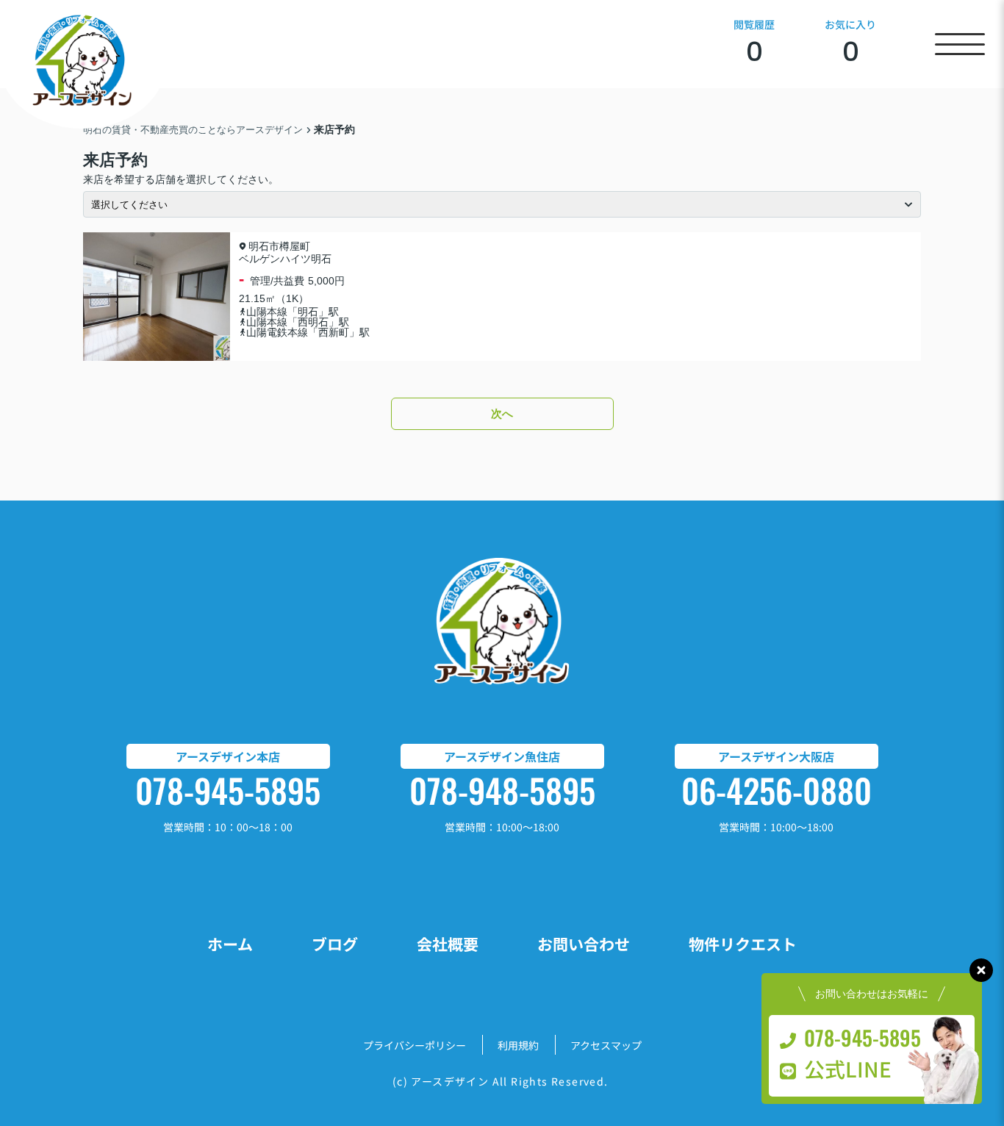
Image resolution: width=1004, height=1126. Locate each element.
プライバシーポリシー (414, 1045)
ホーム (230, 944)
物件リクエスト (743, 944)
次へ (502, 413)
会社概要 (447, 944)
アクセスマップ (606, 1045)
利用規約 (518, 1045)
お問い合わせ (583, 944)
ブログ (335, 944)
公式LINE (848, 1068)
